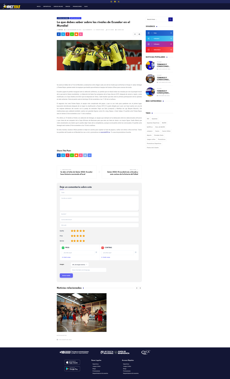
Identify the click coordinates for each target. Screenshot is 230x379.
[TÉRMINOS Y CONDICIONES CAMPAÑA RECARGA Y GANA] (150, 92)
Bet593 (164, 123)
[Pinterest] (68, 34)
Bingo (94, 368)
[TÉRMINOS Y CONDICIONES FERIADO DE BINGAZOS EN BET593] (150, 78)
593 (148, 119)
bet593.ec (150, 127)
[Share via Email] (135, 34)
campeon (149, 131)
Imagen (62, 264)
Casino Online (166, 131)
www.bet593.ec (105, 132)
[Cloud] (76, 34)
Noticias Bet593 (62, 335)
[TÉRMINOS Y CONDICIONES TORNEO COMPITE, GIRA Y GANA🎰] (150, 65)
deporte (149, 135)
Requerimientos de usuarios (100, 373)
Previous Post (66, 169)
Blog (86, 6)
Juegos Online (58, 6)
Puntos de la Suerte (153, 147)
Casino (157, 131)
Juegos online (151, 139)
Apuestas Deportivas (153, 123)
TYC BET (159, 62)
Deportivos (47, 6)
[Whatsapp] (72, 34)
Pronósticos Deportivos (154, 143)
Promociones (77, 6)
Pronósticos (161, 139)
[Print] (139, 34)
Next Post (133, 169)
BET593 (61, 29)
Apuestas (154, 119)
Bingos (68, 6)
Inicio (39, 6)
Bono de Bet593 (160, 127)
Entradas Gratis (158, 135)
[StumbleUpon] (81, 34)
